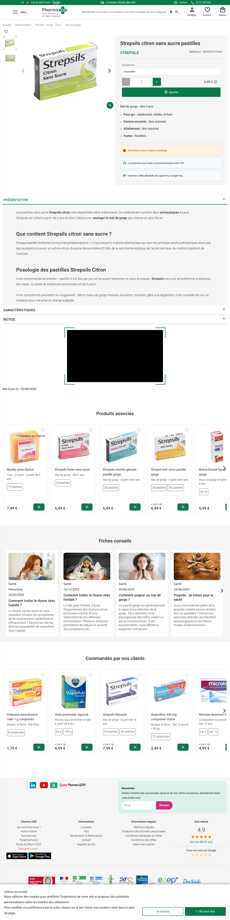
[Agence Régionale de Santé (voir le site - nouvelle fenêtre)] (126, 881)
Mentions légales (144, 827)
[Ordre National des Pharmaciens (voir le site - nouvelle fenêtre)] (111, 881)
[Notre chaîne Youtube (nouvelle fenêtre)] (44, 785)
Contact (183, 2)
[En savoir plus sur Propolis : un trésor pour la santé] (197, 567)
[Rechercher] (177, 12)
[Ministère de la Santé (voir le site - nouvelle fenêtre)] (64, 881)
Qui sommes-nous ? (29, 827)
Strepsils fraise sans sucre (72, 469)
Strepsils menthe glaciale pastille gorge (120, 472)
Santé (12, 584)
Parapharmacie (29, 840)
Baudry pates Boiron (20, 469)
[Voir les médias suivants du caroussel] (109, 70)
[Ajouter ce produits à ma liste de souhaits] (6, 32)
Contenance (128, 65)
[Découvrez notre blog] (72, 785)
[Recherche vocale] (171, 12)
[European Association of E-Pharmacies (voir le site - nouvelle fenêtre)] (168, 881)
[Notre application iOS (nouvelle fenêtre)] (17, 855)
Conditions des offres (143, 840)
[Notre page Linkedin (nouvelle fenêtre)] (33, 785)
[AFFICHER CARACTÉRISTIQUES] (223, 310)
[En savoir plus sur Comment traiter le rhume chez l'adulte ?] (31, 567)
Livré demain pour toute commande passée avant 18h (156, 163)
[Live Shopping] (54, 785)
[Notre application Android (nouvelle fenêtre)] (39, 855)
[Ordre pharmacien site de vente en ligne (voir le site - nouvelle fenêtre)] (79, 881)
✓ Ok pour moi (205, 911)
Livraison (86, 827)
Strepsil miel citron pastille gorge (168, 472)
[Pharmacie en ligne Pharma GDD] (54, 12)
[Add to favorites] (42, 430)
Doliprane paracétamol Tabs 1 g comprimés (22, 717)
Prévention (15, 589)
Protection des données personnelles (144, 831)
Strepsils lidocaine (115, 714)
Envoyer (164, 805)
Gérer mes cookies (144, 844)
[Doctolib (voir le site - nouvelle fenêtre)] (192, 881)
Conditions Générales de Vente (144, 835)
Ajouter (173, 92)
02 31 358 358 (203, 2)
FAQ (86, 831)
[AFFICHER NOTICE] (223, 319)
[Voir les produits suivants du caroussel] (224, 468)
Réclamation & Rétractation (86, 835)
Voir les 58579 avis (40, 2)
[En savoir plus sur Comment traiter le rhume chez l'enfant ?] (86, 567)
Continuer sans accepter (15, 891)
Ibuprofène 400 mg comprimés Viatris (163, 717)
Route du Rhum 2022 (28, 844)
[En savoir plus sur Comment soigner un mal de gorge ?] (142, 567)
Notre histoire (29, 831)
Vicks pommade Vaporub (71, 714)
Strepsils (129, 53)
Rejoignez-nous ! (29, 848)
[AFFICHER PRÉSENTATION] (223, 199)
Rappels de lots (86, 844)
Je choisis (162, 911)
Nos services (28, 835)
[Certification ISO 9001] (41, 881)
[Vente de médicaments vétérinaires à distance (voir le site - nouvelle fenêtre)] (96, 881)
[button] (15, 12)
